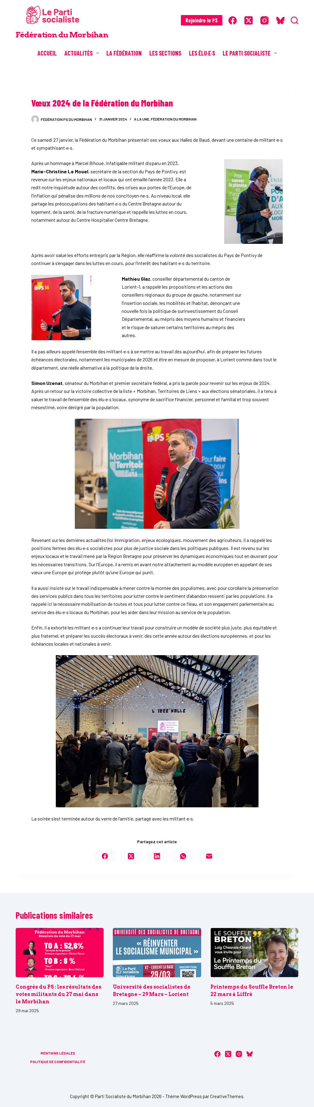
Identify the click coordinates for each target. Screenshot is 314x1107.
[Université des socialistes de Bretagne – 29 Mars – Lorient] (157, 953)
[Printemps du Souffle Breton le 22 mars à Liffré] (254, 953)
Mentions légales (57, 1053)
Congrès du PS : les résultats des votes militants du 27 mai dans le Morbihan (58, 994)
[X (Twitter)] (248, 20)
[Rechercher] (294, 20)
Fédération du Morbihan (62, 34)
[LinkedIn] (157, 856)
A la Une (141, 119)
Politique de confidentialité (57, 1061)
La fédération (124, 53)
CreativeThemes (226, 1096)
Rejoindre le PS (202, 20)
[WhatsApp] (183, 856)
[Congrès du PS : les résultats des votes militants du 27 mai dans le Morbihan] (60, 953)
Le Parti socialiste (246, 53)
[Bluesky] (280, 20)
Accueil (47, 53)
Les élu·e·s (202, 53)
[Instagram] (264, 20)
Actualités (78, 53)
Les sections (165, 53)
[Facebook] (232, 20)
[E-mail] (209, 856)
